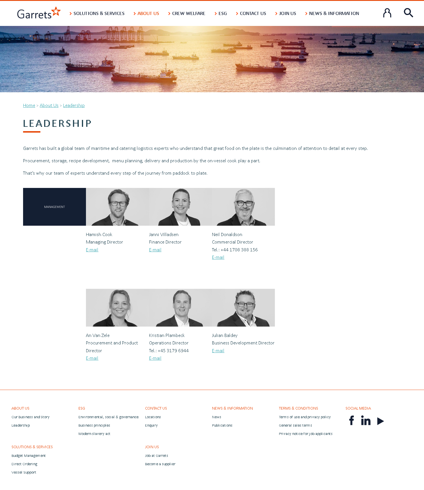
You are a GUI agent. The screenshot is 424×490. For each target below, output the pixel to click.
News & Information (334, 13)
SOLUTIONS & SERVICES (32, 446)
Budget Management (29, 455)
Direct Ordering (24, 464)
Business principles (94, 425)
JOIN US (152, 446)
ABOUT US (20, 408)
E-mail (92, 249)
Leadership (74, 105)
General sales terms (295, 425)
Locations (153, 417)
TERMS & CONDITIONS (298, 408)
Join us (287, 13)
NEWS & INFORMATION (232, 408)
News (216, 417)
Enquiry (151, 425)
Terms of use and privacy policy (305, 417)
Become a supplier (160, 464)
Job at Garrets (156, 455)
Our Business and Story (31, 417)
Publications (222, 425)
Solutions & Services (99, 13)
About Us (148, 13)
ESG (223, 13)
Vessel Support (24, 472)
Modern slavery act (94, 433)
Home (29, 105)
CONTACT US (156, 408)
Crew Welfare (188, 13)
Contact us (253, 13)
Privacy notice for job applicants (306, 433)
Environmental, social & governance (108, 417)
